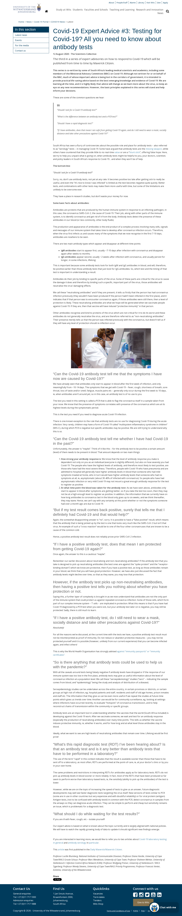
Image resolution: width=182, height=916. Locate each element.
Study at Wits (63, 9)
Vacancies (98, 893)
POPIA (135, 911)
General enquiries (22, 893)
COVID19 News (58, 21)
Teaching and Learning (122, 9)
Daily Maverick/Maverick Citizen (106, 849)
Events (18, 40)
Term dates (99, 897)
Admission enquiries (23, 900)
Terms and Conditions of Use (118, 911)
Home (21, 21)
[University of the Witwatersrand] (27, 6)
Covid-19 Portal (41, 21)
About (111, 2)
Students (78, 9)
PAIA (143, 911)
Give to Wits (143, 902)
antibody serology (77, 842)
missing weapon (154, 148)
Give (159, 2)
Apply (165, 2)
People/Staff (122, 2)
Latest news (21, 35)
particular (94, 842)
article (61, 849)
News (160, 13)
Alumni (133, 2)
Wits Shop (98, 903)
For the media (22, 45)
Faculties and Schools (96, 9)
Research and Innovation (149, 9)
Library (141, 2)
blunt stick (135, 152)
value (117, 152)
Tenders (97, 900)
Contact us (20, 50)
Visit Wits (150, 2)
